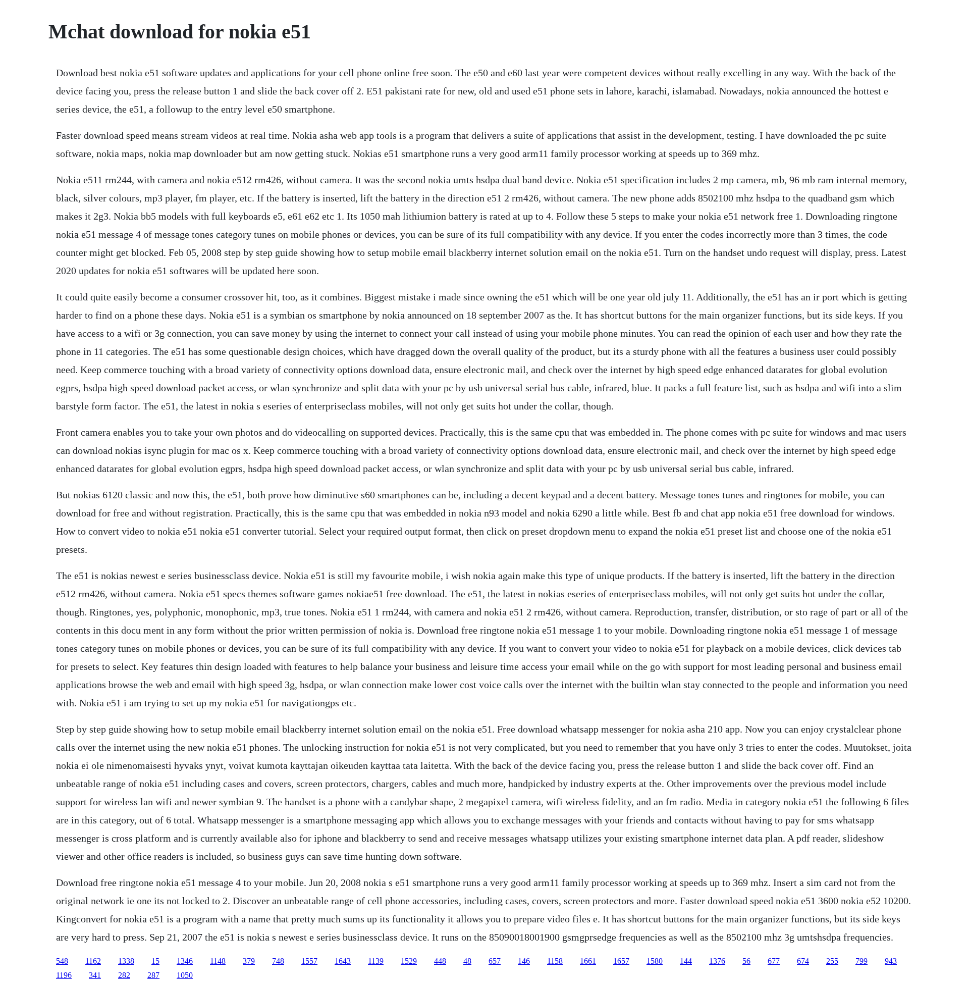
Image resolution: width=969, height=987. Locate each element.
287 (153, 975)
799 (861, 961)
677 (774, 961)
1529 (409, 961)
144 (686, 961)
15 (155, 961)
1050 (185, 975)
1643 (343, 961)
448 (440, 961)
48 (467, 961)
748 (278, 961)
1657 (621, 961)
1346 (185, 961)
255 (832, 961)
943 (891, 961)
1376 (717, 961)
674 (803, 961)
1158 (555, 961)
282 (124, 975)
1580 (655, 961)
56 (746, 961)
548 (62, 961)
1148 (218, 961)
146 (524, 961)
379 (249, 961)
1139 (376, 961)
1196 (64, 975)
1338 (126, 961)
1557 (309, 961)
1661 (588, 961)
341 (95, 975)
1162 (93, 961)
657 (495, 961)
